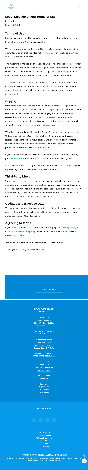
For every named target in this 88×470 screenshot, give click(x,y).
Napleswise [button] (44, 387)
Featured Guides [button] (44, 320)
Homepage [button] (44, 317)
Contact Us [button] (44, 441)
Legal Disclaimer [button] (44, 435)
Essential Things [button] (44, 342)
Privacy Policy (69, 227)
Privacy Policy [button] (44, 432)
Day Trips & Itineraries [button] (44, 367)
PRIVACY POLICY (49, 458)
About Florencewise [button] (44, 326)
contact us (17, 158)
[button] (79, 7)
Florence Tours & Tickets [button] (44, 345)
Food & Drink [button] (44, 362)
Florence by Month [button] (44, 339)
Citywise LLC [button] (44, 392)
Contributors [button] (44, 446)
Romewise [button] (44, 384)
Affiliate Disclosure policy (22, 231)
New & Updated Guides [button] (44, 323)
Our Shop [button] (44, 443)
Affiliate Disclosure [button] (44, 438)
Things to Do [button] (44, 364)
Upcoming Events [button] (44, 370)
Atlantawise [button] (44, 389)
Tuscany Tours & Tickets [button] (44, 348)
